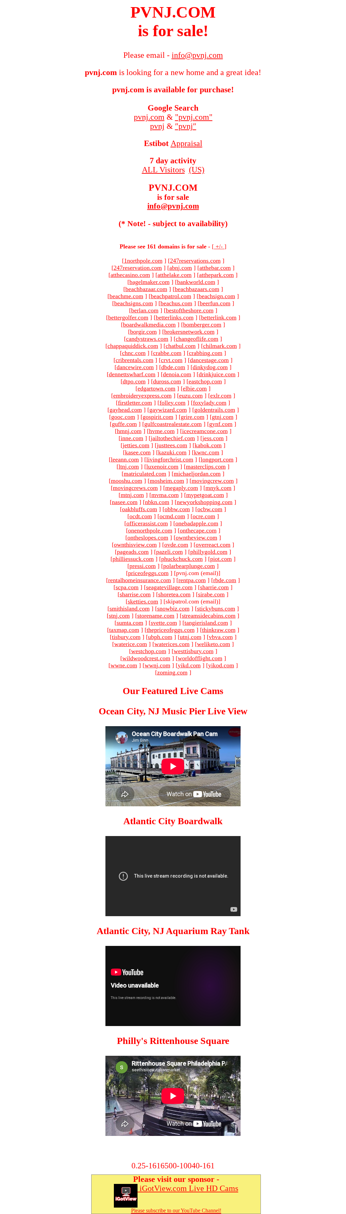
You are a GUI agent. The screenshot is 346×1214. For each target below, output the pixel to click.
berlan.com (144, 310)
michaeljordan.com (197, 473)
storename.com (155, 615)
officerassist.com (147, 523)
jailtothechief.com (173, 438)
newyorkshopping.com (204, 502)
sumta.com (130, 622)
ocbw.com (209, 509)
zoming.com (172, 672)
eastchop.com (205, 381)
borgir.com (143, 331)
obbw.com (177, 509)
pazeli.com (169, 551)
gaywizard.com (168, 409)
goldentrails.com (214, 409)
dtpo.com (134, 381)
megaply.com (181, 487)
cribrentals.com (134, 360)
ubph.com (160, 637)
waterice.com (130, 644)
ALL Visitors (163, 169)
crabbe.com (167, 353)
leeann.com (125, 459)
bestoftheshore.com (190, 310)
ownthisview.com (135, 544)
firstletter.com (135, 402)
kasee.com (138, 452)
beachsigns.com (133, 303)
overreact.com (213, 544)
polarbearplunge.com (189, 566)
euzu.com (191, 395)
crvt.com (171, 360)
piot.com (221, 558)
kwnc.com (206, 452)
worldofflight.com (200, 658)
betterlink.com (219, 317)
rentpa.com (192, 580)
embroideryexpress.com (142, 395)
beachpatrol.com (171, 296)
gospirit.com (158, 416)
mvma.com (165, 495)
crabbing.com (205, 353)
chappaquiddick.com (132, 345)
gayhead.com (125, 409)
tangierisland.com (206, 622)
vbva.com (221, 637)
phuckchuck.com (182, 558)
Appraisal (186, 143)
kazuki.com (172, 452)
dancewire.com (135, 367)
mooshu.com (126, 480)
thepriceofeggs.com (171, 629)
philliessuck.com (133, 558)
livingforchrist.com (169, 459)
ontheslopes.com (147, 537)
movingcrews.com (135, 487)
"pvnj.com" (194, 117)
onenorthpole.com (150, 530)
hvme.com (162, 431)
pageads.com (133, 551)
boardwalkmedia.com (149, 324)
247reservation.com (138, 267)
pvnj (157, 126)
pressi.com (142, 566)
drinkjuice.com (217, 374)
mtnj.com (132, 495)
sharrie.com (214, 587)
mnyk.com (218, 487)
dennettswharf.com (132, 374)
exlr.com (220, 395)
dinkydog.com (210, 367)
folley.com (172, 402)
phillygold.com (208, 551)
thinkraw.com (219, 629)
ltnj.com (129, 466)
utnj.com (190, 637)
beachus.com (176, 303)
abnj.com (180, 267)
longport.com (217, 459)
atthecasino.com (130, 274)
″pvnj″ (185, 126)
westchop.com (148, 651)
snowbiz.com (173, 608)
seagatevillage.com (169, 587)
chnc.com (134, 353)
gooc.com (123, 416)
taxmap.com (124, 629)
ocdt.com (140, 516)
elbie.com (195, 388)
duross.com (167, 381)
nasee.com (125, 502)
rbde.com (224, 580)
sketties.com (143, 601)
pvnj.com (149, 117)
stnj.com (119, 615)
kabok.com (208, 445)
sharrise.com (135, 594)
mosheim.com (167, 480)
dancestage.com (209, 360)
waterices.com (172, 644)
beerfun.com (215, 303)
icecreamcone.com (205, 431)
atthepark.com (216, 274)
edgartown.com (156, 388)
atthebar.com (215, 267)
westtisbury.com (194, 651)
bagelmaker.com (149, 282)
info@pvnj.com (173, 206)
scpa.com (127, 587)
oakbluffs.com (139, 509)
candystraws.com (147, 338)
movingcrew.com (213, 480)
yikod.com (221, 665)
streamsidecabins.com (209, 615)
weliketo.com (213, 644)
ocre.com (204, 516)
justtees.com (172, 445)
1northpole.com (143, 260)
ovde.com (176, 544)
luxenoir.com (162, 466)
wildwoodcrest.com (146, 658)
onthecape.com (198, 530)
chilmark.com (220, 345)
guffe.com (124, 424)
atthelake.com (174, 274)
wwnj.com (157, 665)
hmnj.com (129, 431)
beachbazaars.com (197, 289)
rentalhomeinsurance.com (139, 580)
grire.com (192, 416)
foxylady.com (209, 402)
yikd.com (189, 665)
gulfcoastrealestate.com (173, 424)
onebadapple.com (196, 523)
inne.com (132, 438)
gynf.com (220, 424)
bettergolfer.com (128, 317)
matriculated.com (145, 473)
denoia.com (177, 374)
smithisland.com (129, 608)
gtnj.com (222, 416)
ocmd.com (172, 516)
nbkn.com (157, 502)
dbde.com (173, 367)
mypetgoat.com (205, 495)
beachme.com (126, 296)
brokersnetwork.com (189, 331)
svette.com (164, 622)
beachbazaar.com (146, 289)
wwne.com (123, 665)
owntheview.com (196, 537)
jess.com (213, 438)
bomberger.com (202, 324)
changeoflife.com (197, 338)
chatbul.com (181, 345)
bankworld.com (196, 282)
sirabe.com (211, 594)
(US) (196, 169)
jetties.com (136, 445)
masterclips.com (206, 466)
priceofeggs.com (148, 573)
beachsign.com (217, 296)
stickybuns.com (216, 608)
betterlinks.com (175, 317)
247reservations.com (195, 260)
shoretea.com (174, 594)
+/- (219, 246)
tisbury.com (126, 637)
